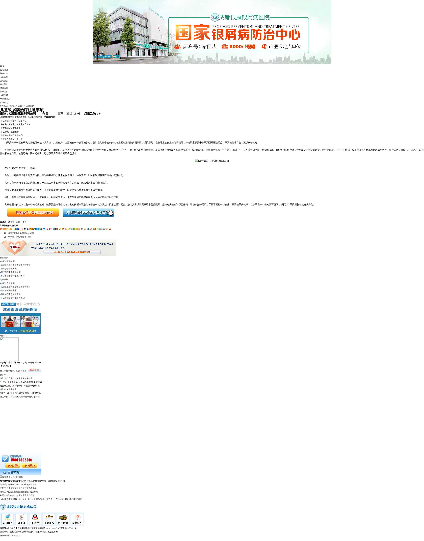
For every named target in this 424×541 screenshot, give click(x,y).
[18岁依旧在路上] (8, 389)
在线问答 (60, 499)
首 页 (2, 66)
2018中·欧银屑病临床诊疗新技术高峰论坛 (18, 488)
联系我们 (4, 102)
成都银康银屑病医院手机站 (12, 539)
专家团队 (4, 91)
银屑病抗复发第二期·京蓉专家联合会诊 (17, 495)
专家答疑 (4, 95)
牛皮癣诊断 (29, 106)
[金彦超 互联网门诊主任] (9, 360)
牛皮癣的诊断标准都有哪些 (13, 276)
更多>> (3, 335)
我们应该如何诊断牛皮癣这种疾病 (15, 265)
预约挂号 (50, 499)
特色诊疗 (41, 499)
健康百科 (4, 88)
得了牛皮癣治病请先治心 (12, 135)
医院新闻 (4, 77)
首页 (12, 106)
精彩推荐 (4, 257)
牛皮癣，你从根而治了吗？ (20, 237)
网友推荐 (4, 279)
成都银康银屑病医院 (36, 528)
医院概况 (4, 70)
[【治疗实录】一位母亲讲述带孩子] (16, 378)
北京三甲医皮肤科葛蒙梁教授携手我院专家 (19, 492)
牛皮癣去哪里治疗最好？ (12, 139)
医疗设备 (32, 499)
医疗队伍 (22, 499)
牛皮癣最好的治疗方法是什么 (13, 121)
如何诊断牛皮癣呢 (9, 268)
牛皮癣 (19, 106)
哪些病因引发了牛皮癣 (11, 272)
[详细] (24, 371)
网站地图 (78, 499)
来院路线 (69, 499)
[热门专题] (20, 475)
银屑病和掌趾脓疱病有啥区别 (21, 233)
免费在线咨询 (20, 117)
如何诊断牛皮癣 (8, 261)
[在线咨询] (30, 218)
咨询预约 (4, 84)
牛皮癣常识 (5, 99)
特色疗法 (4, 73)
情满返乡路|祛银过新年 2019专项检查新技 (18, 484)
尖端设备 (4, 81)
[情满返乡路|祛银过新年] (11, 477)
